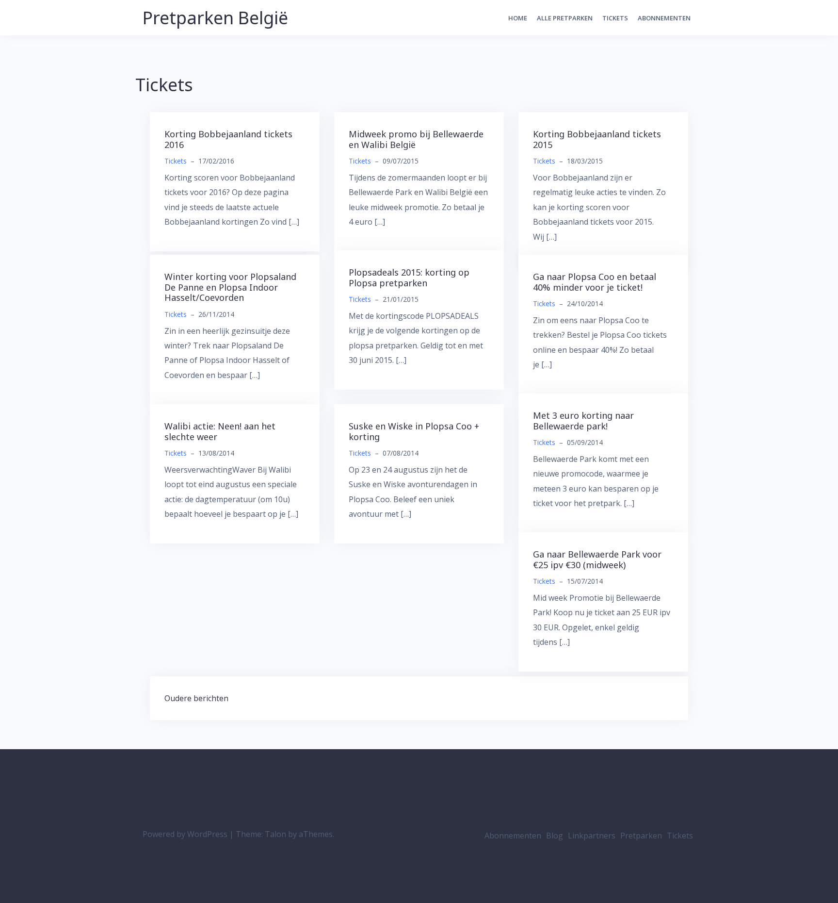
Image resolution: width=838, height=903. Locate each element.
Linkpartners (591, 835)
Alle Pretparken (565, 18)
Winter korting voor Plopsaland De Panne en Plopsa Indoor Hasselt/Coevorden (230, 287)
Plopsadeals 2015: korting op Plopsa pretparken (409, 277)
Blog (554, 835)
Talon (275, 834)
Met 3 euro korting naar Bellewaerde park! (583, 421)
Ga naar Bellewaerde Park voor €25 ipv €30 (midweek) (597, 559)
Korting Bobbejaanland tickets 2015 (597, 139)
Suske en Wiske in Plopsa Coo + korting (414, 431)
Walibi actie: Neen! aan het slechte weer (219, 431)
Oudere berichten (196, 698)
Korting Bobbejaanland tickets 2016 (228, 139)
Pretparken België (215, 18)
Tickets (615, 18)
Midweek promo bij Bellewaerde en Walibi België (416, 139)
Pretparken (641, 835)
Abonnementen (664, 18)
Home (517, 18)
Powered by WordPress (185, 834)
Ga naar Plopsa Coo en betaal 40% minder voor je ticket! (594, 282)
